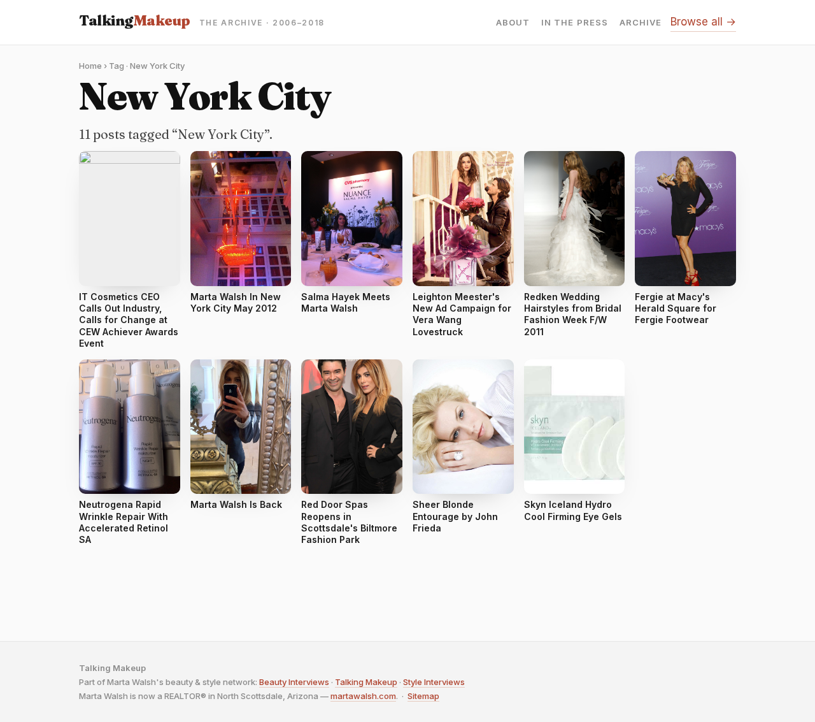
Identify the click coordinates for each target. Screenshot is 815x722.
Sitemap (423, 696)
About (513, 22)
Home (90, 66)
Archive (641, 22)
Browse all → (703, 21)
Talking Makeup (366, 682)
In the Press (574, 22)
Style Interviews (434, 682)
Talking (134, 20)
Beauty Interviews (294, 682)
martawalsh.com (363, 696)
